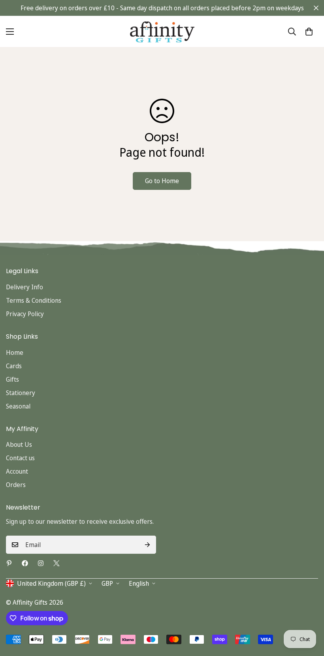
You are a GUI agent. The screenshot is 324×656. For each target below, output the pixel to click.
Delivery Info (24, 287)
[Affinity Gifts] (162, 31)
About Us (19, 444)
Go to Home (162, 180)
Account (17, 471)
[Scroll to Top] (309, 613)
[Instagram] (41, 563)
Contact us (20, 458)
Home (14, 352)
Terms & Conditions (33, 300)
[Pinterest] (9, 563)
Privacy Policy (25, 313)
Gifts (12, 379)
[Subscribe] (147, 545)
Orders (16, 484)
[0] (309, 31)
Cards (14, 366)
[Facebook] (25, 563)
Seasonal (18, 406)
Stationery (20, 392)
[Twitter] (56, 563)
